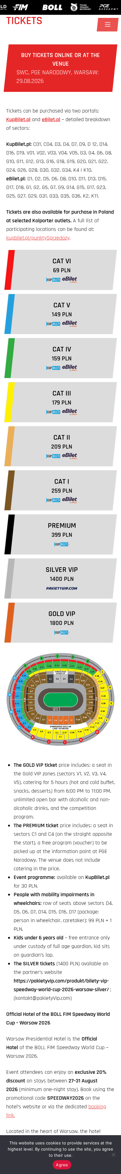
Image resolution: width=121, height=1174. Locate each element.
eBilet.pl (51, 119)
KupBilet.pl (18, 119)
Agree (62, 1164)
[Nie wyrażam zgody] (113, 1154)
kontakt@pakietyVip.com (42, 998)
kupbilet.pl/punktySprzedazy (37, 237)
